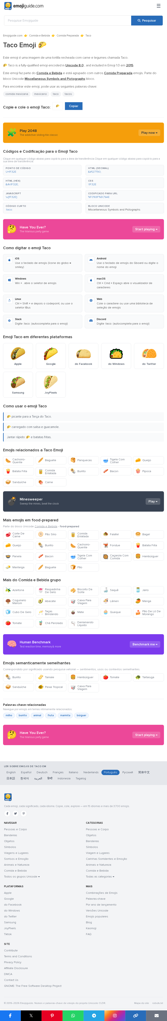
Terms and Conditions (18, 956)
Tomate (13, 623)
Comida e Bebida (39, 35)
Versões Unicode (97, 910)
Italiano (73, 772)
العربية (38, 778)
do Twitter (10, 916)
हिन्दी (49, 778)
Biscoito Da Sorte (81, 591)
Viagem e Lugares (98, 853)
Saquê (111, 590)
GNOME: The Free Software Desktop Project (33, 986)
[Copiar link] (135, 1015)
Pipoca (143, 471)
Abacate (47, 601)
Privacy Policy (12, 962)
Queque (112, 612)
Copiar (73, 106)
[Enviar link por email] (156, 1015)
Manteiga (14, 567)
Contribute (11, 950)
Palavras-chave (95, 898)
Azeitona (14, 590)
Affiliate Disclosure (16, 968)
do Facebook (13, 904)
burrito (23, 715)
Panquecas (81, 460)
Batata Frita (16, 471)
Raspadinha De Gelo (49, 591)
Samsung (10, 922)
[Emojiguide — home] (24, 6)
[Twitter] (15, 813)
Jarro (142, 590)
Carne (45, 482)
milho (9, 715)
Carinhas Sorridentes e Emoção (106, 859)
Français (58, 772)
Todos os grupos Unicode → (22, 876)
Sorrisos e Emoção (16, 859)
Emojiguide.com (12, 35)
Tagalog (81, 778)
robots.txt (157, 1003)
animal (37, 715)
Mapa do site (141, 1003)
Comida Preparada (68, 35)
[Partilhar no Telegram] (94, 1015)
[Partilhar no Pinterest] (52, 1015)
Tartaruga (144, 677)
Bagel (142, 534)
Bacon (110, 471)
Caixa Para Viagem (80, 602)
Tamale (46, 677)
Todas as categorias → (100, 876)
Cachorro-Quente (15, 461)
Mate (77, 612)
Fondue (111, 545)
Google (9, 898)
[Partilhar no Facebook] (10, 1015)
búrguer (81, 715)
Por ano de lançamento (101, 904)
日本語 (11, 778)
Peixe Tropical (50, 687)
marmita (65, 715)
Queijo (143, 460)
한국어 (24, 778)
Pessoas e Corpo (15, 829)
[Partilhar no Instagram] (114, 1015)
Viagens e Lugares (16, 853)
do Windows (12, 910)
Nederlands (91, 772)
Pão (76, 567)
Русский (127, 772)
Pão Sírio (47, 534)
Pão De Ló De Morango (148, 613)
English (11, 772)
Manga (143, 601)
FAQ (88, 934)
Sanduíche (15, 482)
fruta (51, 715)
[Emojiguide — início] (8, 797)
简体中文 (144, 772)
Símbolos (10, 847)
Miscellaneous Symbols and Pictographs (114, 209)
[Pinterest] (23, 813)
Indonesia (64, 778)
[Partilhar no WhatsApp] (73, 1015)
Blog (89, 922)
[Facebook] (7, 813)
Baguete (47, 460)
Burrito (78, 471)
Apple (8, 893)
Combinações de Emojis (102, 893)
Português (110, 772)
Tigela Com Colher (114, 461)
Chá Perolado (50, 623)
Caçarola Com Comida (116, 557)
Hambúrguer (146, 556)
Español (26, 772)
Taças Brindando (48, 613)
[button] (42, 170)
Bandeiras (10, 835)
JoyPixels (10, 928)
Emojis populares (97, 916)
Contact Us (11, 980)
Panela (13, 556)
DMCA (8, 974)
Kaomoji (91, 928)
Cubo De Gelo (18, 612)
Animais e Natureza (16, 864)
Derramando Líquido (81, 624)
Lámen (111, 601)
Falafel (111, 534)
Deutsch (42, 772)
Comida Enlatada (47, 472)
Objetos (9, 841)
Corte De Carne (14, 535)
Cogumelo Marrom (15, 602)
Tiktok (8, 934)
